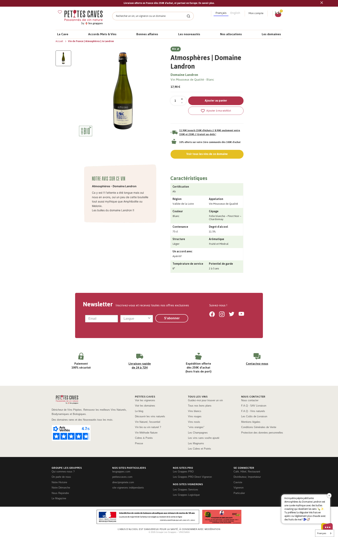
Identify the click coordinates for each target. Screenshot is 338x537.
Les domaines (271, 34)
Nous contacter (249, 400)
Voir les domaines (145, 405)
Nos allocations (231, 34)
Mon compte (256, 13)
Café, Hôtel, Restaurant (247, 471)
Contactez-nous (257, 364)
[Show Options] (149, 318)
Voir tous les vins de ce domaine (207, 154)
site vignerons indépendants (128, 487)
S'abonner (172, 318)
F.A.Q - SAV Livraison (253, 405)
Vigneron (239, 487)
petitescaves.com (122, 476)
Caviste (238, 482)
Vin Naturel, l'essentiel (147, 421)
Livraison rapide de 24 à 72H (140, 366)
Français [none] (221, 13)
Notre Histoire (59, 482)
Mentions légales (250, 421)
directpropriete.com (123, 482)
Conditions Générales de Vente (258, 427)
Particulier (239, 493)
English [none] (235, 13)
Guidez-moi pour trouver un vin (205, 400)
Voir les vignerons (145, 400)
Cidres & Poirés (144, 437)
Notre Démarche (61, 487)
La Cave (62, 34)
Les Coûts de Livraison (254, 416)
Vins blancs (194, 411)
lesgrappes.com (121, 471)
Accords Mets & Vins (102, 34)
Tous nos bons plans (199, 405)
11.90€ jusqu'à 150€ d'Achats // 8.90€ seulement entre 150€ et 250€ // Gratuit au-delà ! (209, 132)
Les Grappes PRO (183, 471)
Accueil (60, 41)
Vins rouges (194, 416)
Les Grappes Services (185, 489)
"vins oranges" (196, 427)
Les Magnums (196, 443)
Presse (139, 443)
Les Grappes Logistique (186, 494)
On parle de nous (61, 476)
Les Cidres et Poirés (199, 448)
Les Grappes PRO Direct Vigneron (192, 476)
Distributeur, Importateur (247, 476)
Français (321, 533)
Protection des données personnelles (262, 432)
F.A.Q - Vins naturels (253, 411)
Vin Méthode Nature (146, 432)
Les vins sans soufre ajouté (203, 437)
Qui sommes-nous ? (63, 471)
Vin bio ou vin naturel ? (148, 427)
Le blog (139, 411)
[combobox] (135, 318)
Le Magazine (59, 498)
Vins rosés (194, 421)
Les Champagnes (198, 432)
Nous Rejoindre (60, 493)
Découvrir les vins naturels (150, 416)
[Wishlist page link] (60, 12)
